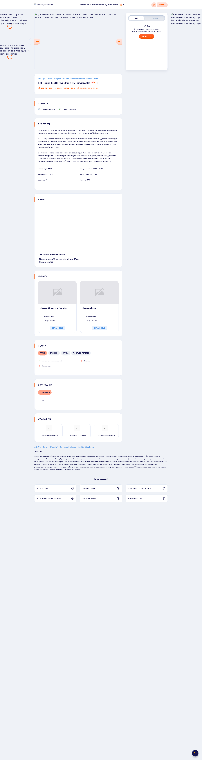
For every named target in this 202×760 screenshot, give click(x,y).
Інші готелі (101, 479)
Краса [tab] (65, 353)
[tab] (136, 18)
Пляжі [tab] (42, 353)
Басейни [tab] (54, 353)
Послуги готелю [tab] (81, 353)
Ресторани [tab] (45, 392)
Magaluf (57, 78)
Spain (49, 78)
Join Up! (41, 78)
